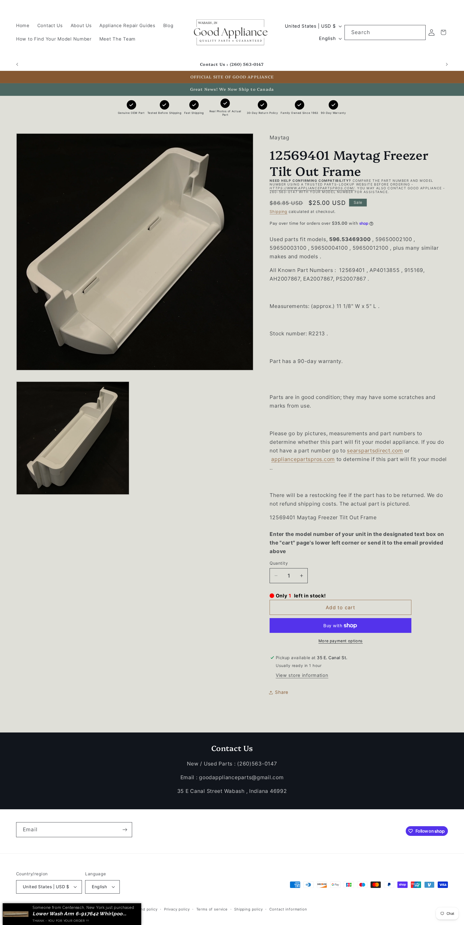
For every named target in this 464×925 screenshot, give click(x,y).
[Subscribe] (125, 829)
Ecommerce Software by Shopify (94, 909)
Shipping (278, 211)
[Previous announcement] (17, 64)
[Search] (418, 32)
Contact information (288, 909)
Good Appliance (48, 909)
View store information (302, 675)
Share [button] (281, 692)
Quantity (279, 563)
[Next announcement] (447, 64)
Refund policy (145, 909)
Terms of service (212, 909)
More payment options (340, 641)
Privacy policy (177, 909)
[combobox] (385, 32)
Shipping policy (248, 909)
